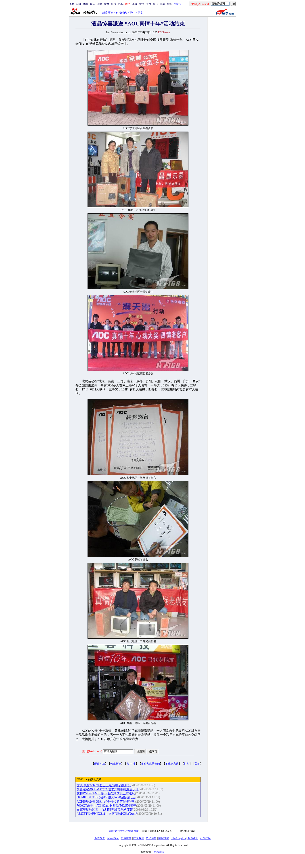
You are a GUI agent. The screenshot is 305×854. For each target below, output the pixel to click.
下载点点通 (172, 763)
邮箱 (162, 4)
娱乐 (92, 4)
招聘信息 (151, 838)
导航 (169, 4)
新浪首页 (107, 12)
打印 (186, 763)
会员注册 (193, 838)
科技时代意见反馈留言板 (124, 831)
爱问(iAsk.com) (92, 751)
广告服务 (126, 838)
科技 (113, 4)
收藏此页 (115, 763)
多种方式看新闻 (150, 763)
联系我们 (138, 838)
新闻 (78, 4)
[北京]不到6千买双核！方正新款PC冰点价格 (107, 813)
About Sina (113, 838)
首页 (72, 4)
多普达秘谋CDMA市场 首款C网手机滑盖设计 (108, 789)
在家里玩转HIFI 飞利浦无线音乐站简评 (105, 809)
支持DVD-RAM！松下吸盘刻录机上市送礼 (106, 793)
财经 (106, 4)
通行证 (178, 4)
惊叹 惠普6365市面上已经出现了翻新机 (104, 785)
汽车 (120, 4)
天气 (148, 4)
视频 (99, 4)
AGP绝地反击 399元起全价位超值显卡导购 (106, 801)
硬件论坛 (99, 763)
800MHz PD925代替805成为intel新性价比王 (106, 797)
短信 (155, 4)
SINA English (178, 838)
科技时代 (121, 12)
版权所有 (159, 852)
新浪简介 (99, 838)
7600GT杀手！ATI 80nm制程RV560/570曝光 (106, 805)
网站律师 (163, 838)
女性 (141, 4)
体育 (85, 4)
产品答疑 (205, 838)
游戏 (134, 4)
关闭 (197, 763)
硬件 (132, 12)
